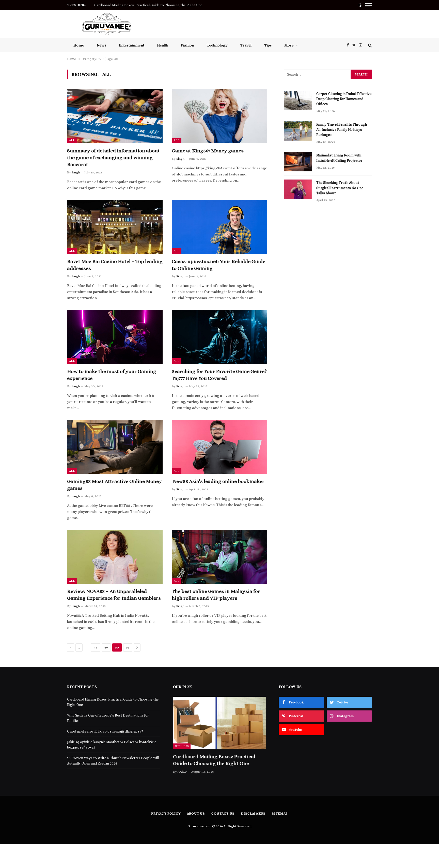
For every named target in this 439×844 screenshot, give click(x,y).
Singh (76, 172)
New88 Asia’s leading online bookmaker (218, 481)
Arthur (182, 771)
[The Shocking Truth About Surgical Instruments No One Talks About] (298, 189)
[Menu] (368, 5)
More (289, 45)
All (72, 140)
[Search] (369, 45)
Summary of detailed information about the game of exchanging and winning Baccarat (113, 157)
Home (78, 45)
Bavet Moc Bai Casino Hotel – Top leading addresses (115, 264)
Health (162, 45)
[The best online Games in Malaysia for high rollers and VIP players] (219, 557)
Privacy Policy (166, 813)
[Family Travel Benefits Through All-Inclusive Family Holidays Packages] (298, 131)
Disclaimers (253, 813)
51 (127, 647)
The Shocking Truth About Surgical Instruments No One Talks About (339, 188)
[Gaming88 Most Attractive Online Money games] (115, 447)
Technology (217, 45)
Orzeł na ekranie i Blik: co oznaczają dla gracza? (105, 731)
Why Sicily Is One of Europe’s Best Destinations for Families (141, 5)
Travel (246, 45)
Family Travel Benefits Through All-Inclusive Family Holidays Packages (341, 129)
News (101, 45)
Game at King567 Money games (208, 151)
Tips (268, 45)
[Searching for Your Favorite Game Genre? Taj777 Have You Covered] (219, 337)
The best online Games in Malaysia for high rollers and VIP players (216, 594)
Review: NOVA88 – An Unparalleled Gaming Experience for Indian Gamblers (114, 594)
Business (182, 746)
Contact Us (222, 813)
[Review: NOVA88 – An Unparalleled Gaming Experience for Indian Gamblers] (115, 557)
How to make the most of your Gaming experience (111, 374)
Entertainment (131, 45)
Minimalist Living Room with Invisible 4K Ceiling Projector (339, 157)
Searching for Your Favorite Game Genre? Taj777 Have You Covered (219, 374)
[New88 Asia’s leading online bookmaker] (219, 447)
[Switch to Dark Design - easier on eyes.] (360, 5)
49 (106, 647)
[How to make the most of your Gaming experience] (115, 337)
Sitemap (280, 813)
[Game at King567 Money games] (219, 116)
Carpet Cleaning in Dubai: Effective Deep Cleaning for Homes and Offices (343, 99)
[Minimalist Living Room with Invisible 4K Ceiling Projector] (298, 161)
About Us (196, 813)
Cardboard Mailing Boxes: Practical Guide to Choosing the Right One (214, 760)
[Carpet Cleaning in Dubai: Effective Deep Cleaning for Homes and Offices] (298, 100)
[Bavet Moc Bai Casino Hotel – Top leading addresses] (115, 227)
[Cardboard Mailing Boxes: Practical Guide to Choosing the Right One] (219, 723)
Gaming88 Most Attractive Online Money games (114, 484)
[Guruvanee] (106, 24)
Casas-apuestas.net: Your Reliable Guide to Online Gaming (218, 264)
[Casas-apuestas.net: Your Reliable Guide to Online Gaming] (219, 227)
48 (95, 647)
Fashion (187, 45)
